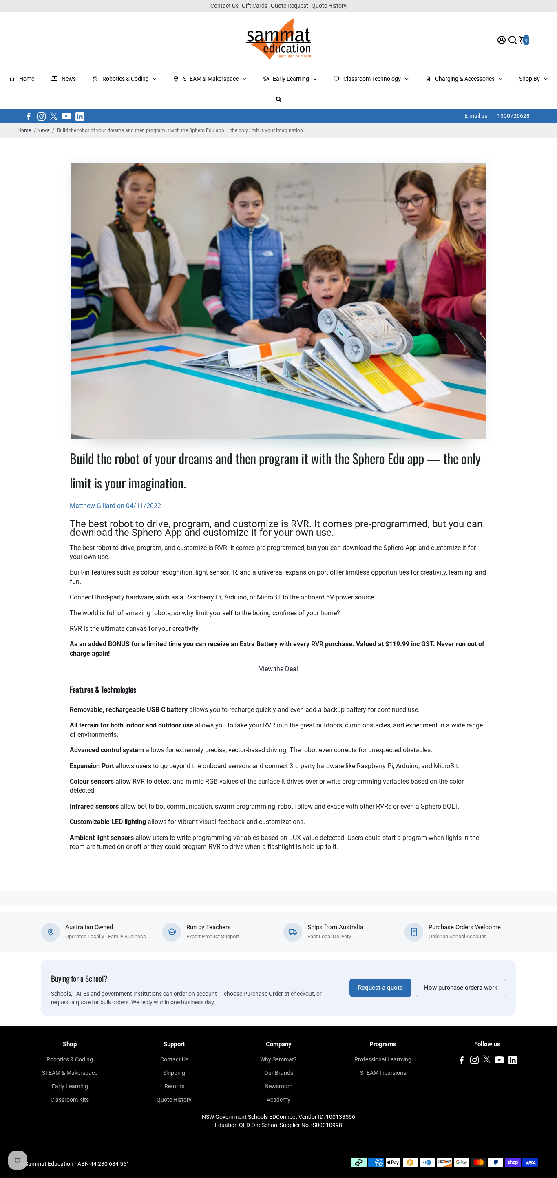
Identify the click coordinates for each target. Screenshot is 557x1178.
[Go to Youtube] (66, 116)
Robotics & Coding (69, 1059)
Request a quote (380, 987)
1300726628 (513, 116)
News (43, 130)
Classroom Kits (70, 1099)
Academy (278, 1099)
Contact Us (224, 5)
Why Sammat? (278, 1059)
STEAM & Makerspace (69, 1073)
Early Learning (70, 1086)
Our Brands (278, 1073)
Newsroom (278, 1086)
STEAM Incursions (383, 1073)
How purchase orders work (460, 987)
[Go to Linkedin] (80, 116)
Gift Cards (254, 5)
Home (24, 130)
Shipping (174, 1073)
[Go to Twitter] (54, 116)
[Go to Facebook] (28, 116)
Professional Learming (382, 1059)
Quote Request (289, 5)
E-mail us (475, 116)
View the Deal (278, 669)
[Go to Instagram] (41, 116)
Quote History (329, 5)
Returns (174, 1086)
